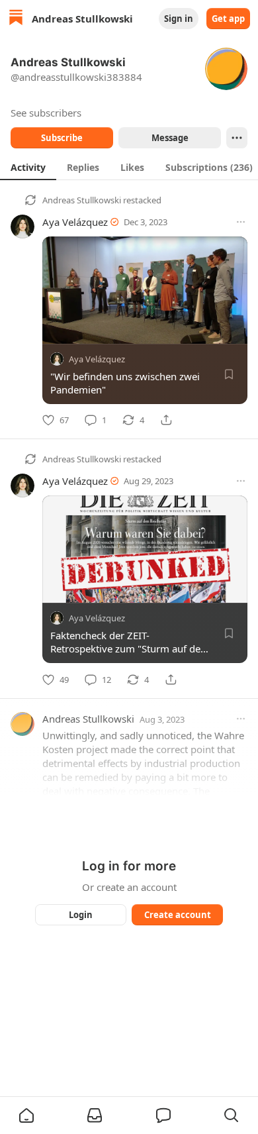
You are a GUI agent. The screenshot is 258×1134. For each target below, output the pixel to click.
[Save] (228, 374)
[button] (26, 1115)
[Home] (16, 18)
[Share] (166, 420)
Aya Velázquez (75, 222)
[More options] (240, 221)
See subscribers (46, 112)
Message (170, 138)
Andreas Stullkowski (81, 200)
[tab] (28, 167)
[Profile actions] (236, 137)
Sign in (178, 19)
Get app (228, 19)
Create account (177, 915)
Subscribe (62, 138)
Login (81, 915)
